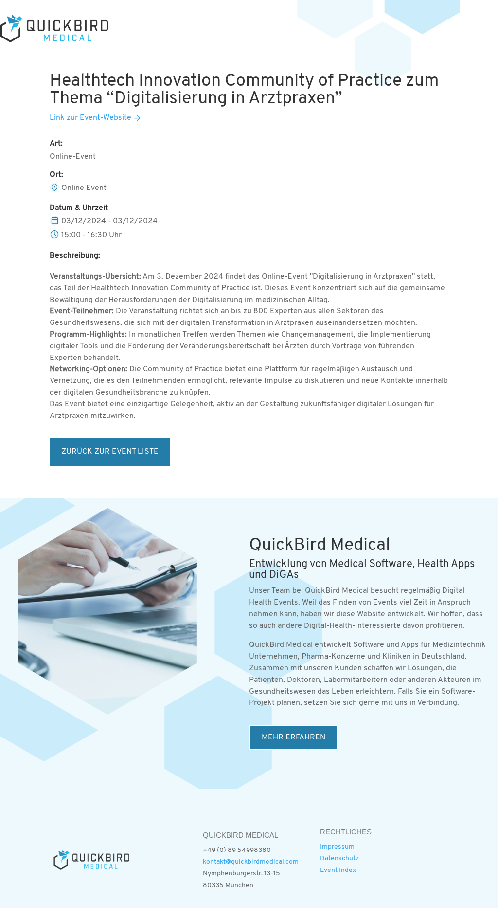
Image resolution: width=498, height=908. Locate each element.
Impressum (337, 847)
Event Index (338, 870)
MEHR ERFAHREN (293, 737)
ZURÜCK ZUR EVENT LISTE (110, 451)
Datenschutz (339, 858)
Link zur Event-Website (90, 118)
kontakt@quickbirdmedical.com (251, 862)
